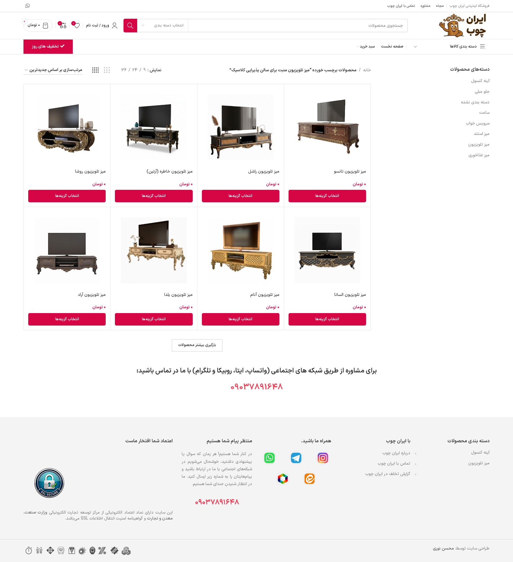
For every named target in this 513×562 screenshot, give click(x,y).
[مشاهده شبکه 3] (106, 71)
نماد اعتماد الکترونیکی (124, 512)
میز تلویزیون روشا (90, 171)
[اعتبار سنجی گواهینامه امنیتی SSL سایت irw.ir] (49, 483)
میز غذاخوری (479, 155)
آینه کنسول (480, 81)
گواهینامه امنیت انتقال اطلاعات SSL (111, 518)
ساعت (484, 113)
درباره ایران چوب (396, 453)
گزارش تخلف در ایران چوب (387, 474)
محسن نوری (443, 548)
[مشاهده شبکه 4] (95, 71)
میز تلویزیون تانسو (350, 171)
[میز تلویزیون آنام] (240, 250)
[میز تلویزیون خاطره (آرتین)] (153, 127)
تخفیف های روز (45, 46)
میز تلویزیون (479, 144)
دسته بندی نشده (475, 102)
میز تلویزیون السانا (350, 295)
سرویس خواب (478, 123)
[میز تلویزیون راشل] (240, 127)
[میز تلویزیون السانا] (327, 250)
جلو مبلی (482, 92)
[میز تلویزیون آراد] (67, 250)
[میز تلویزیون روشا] (67, 127)
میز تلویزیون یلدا (178, 295)
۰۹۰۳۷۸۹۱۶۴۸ (217, 502)
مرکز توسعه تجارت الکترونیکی (74, 512)
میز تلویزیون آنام (264, 295)
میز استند (482, 134)
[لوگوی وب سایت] (464, 25)
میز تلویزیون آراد (92, 295)
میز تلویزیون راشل (263, 171)
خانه (367, 70)
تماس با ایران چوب (394, 463)
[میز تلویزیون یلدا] (153, 250)
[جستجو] (130, 25)
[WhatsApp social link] (27, 6)
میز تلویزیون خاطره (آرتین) (170, 171)
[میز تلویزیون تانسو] (327, 127)
